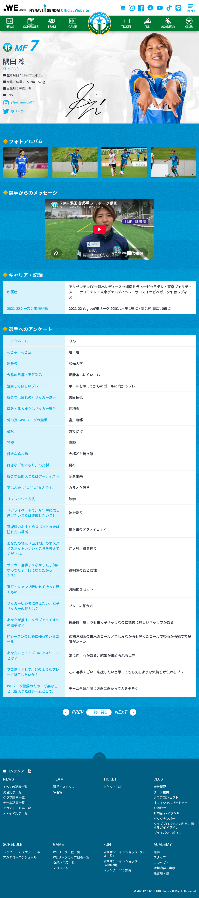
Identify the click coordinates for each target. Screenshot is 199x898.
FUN (147, 27)
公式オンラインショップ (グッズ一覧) (124, 854)
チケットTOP (112, 786)
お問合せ (160, 807)
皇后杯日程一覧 (64, 862)
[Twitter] (150, 7)
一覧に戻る (99, 711)
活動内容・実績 (164, 868)
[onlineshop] (122, 7)
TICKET (126, 27)
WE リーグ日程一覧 (66, 852)
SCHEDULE (30, 27)
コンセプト (161, 862)
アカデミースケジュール (20, 857)
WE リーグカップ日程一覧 (71, 857)
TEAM (52, 27)
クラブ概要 (161, 792)
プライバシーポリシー (169, 832)
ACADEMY (168, 27)
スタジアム (60, 868)
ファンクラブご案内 (117, 870)
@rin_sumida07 (22, 102)
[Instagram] (132, 7)
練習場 (57, 792)
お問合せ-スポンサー (168, 813)
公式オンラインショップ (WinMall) (120, 863)
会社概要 (160, 786)
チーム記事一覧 (14, 802)
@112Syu (18, 110)
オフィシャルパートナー (171, 802)
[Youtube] (160, 7)
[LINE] (178, 7)
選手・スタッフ (64, 786)
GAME (72, 27)
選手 (157, 852)
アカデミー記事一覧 (17, 807)
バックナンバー (164, 818)
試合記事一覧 (12, 792)
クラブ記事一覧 (14, 797)
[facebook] (141, 7)
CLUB (189, 27)
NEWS (10, 27)
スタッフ (160, 857)
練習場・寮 (161, 873)
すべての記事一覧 (15, 786)
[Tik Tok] (169, 7)
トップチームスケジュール (21, 852)
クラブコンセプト (166, 797)
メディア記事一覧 (15, 813)
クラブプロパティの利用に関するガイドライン (174, 825)
